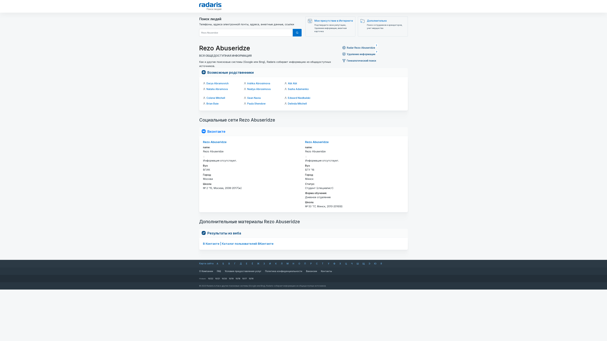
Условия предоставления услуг (243, 271)
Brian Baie (212, 103)
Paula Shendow (256, 103)
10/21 (217, 278)
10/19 (231, 278)
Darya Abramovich (217, 83)
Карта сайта (206, 263)
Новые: (202, 278)
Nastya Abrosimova (259, 89)
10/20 (224, 278)
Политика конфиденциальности (283, 271)
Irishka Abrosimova (258, 83)
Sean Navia (254, 97)
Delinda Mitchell (297, 103)
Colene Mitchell (215, 97)
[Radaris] (210, 4)
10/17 (244, 278)
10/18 (238, 278)
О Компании (206, 271)
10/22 (210, 278)
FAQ (219, 271)
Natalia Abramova (217, 89)
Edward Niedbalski (299, 97)
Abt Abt (292, 83)
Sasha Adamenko (298, 89)
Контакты (326, 271)
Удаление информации (361, 54)
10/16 (251, 278)
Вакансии (311, 271)
